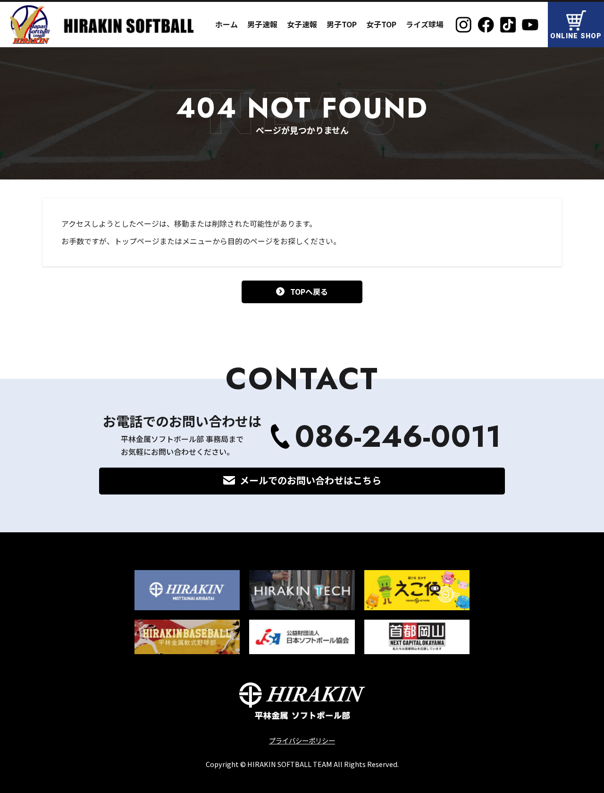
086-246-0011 (397, 436)
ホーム (226, 24)
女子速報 (302, 24)
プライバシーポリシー (302, 740)
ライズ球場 (425, 24)
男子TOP (342, 24)
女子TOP (381, 24)
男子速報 (262, 24)
